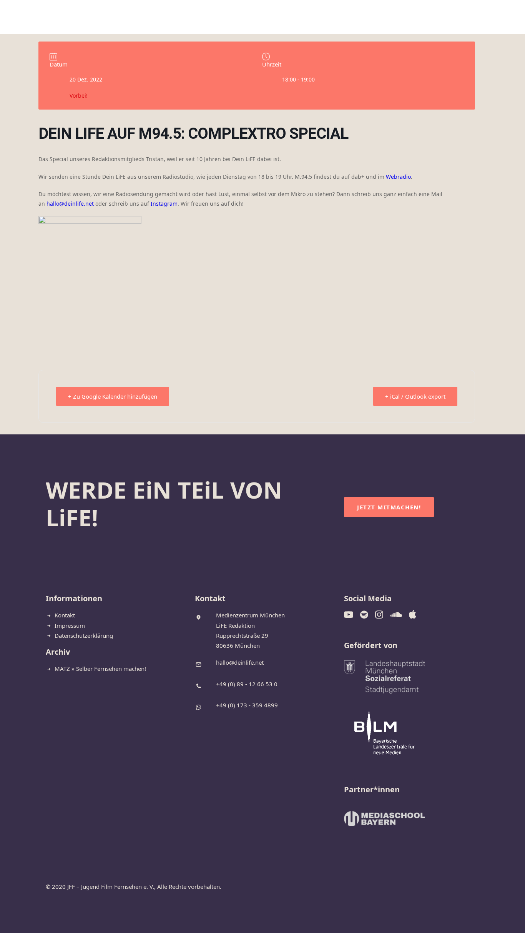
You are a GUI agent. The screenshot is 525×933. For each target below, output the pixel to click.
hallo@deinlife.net (70, 203)
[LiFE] (28, 17)
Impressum (70, 625)
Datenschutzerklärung (84, 635)
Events (300, 17)
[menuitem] (185, 17)
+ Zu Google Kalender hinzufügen (112, 396)
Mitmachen (222, 17)
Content (265, 17)
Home (185, 17)
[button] (460, 17)
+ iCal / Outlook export (415, 396)
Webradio (398, 176)
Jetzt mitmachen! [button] (389, 507)
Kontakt (335, 17)
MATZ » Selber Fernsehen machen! (100, 668)
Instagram (164, 203)
